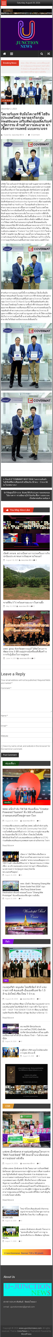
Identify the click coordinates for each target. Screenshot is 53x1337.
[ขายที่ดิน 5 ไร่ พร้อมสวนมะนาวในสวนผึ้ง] (26, 585)
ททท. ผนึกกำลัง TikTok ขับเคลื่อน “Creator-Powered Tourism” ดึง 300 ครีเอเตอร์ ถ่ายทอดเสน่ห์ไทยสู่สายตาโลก (26, 815)
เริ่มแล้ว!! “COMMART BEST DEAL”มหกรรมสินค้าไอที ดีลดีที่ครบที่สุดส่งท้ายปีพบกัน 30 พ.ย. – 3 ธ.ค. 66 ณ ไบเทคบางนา (25, 485)
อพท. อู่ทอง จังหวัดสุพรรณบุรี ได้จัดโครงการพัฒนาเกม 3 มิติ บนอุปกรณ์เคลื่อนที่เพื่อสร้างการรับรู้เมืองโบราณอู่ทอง (25, 654)
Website (4, 739)
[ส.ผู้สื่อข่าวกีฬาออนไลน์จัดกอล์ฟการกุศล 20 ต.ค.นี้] (11, 1055)
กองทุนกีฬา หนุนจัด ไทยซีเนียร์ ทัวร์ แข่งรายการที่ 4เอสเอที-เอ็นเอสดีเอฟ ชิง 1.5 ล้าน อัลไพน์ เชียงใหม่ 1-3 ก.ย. (24, 993)
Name (4, 719)
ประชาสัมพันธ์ (7, 104)
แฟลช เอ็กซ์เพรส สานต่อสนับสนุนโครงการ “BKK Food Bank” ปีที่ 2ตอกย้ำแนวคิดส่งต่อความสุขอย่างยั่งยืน (26, 1158)
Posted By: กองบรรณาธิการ (13, 138)
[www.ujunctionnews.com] (27, 34)
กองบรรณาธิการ (27, 563)
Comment (6, 691)
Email (4, 729)
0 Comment (35, 138)
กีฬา (5, 983)
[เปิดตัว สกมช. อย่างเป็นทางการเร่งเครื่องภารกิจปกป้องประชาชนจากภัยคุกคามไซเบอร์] (26, 536)
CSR (6, 1148)
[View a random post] (48, 53)
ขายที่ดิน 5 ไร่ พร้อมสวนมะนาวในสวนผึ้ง (23, 605)
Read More (8, 848)
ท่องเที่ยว (7, 805)
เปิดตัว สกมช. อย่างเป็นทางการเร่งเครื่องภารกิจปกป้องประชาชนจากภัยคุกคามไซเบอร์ (26, 558)
